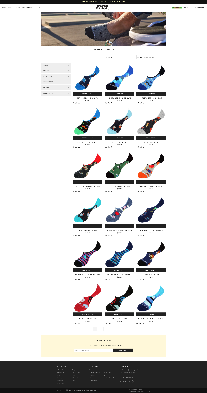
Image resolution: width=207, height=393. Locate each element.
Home (4, 7)
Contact (38, 7)
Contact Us (60, 372)
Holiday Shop (177, 7)
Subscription (20, 7)
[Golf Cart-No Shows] (119, 165)
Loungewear (107, 372)
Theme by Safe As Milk (134, 391)
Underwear (107, 370)
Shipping (60, 375)
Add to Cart (150, 94)
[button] (77, 103)
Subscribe (122, 350)
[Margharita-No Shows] (151, 209)
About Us (60, 370)
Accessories (92, 375)
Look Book (60, 383)
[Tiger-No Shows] (151, 253)
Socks (91, 370)
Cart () (193, 7)
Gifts (105, 375)
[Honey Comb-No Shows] (119, 77)
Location (60, 380)
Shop (10, 7)
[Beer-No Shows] (119, 121)
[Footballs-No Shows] (151, 165)
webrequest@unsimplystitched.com (131, 370)
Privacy (59, 378)
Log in (186, 7)
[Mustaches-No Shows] (151, 77)
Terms (74, 375)
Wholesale (75, 378)
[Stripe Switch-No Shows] (151, 297)
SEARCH (201, 7)
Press (73, 380)
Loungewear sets (94, 372)
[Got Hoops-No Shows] (87, 77)
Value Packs (92, 378)
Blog (73, 370)
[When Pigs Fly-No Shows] (119, 209)
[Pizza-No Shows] (151, 121)
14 (108, 329)
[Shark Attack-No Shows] (87, 253)
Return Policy (76, 372)
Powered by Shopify (145, 391)
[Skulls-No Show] (87, 297)
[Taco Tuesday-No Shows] (87, 165)
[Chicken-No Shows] (87, 209)
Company (29, 7)
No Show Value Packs (110, 378)
